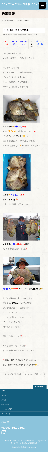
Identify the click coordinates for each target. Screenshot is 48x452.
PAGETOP (41, 386)
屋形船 (3, 395)
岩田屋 (21, 447)
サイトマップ (5, 414)
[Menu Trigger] (42, 5)
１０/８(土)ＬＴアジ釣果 (12, 374)
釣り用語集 (5, 404)
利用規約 (25, 443)
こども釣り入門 (6, 409)
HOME (3, 391)
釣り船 (3, 400)
